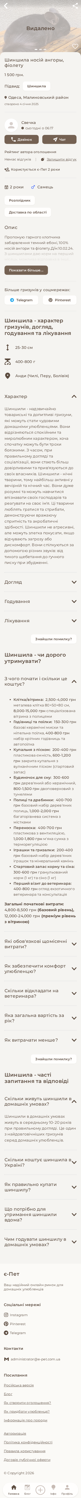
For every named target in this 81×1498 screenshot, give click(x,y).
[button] (36, 49)
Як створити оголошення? (27, 1403)
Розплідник (19, 200)
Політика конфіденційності (28, 1442)
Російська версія (19, 1385)
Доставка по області (28, 212)
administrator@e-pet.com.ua (35, 1359)
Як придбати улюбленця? (27, 1411)
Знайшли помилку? (53, 639)
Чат (62, 139)
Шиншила (36, 86)
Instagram (19, 1315)
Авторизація (15, 1433)
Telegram (24, 300)
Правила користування (24, 1451)
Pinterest (63, 300)
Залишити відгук (61, 159)
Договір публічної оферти (27, 1460)
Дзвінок (25, 139)
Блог (8, 1394)
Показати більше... (26, 270)
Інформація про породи (25, 1420)
